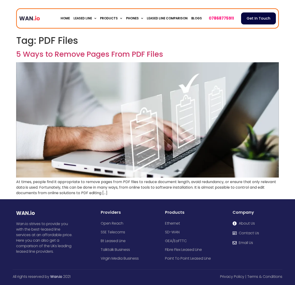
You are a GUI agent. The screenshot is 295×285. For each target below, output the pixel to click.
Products (109, 18)
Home (65, 18)
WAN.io (25, 213)
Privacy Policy (232, 276)
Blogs (196, 18)
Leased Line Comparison (167, 18)
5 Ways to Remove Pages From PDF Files (89, 54)
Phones (132, 18)
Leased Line (83, 18)
